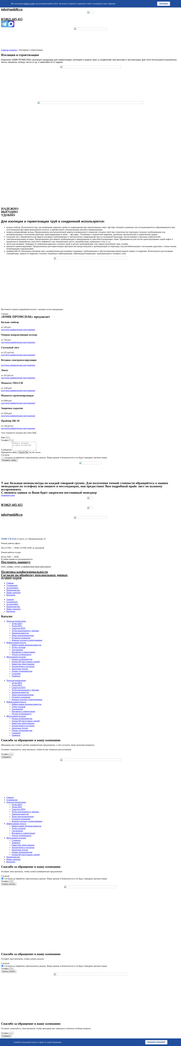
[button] (4, 314)
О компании (11, 585)
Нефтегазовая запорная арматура (26, 645)
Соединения (17, 650)
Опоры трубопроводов (22, 659)
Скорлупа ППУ (19, 628)
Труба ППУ (17, 626)
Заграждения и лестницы (23, 666)
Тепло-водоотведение (16, 621)
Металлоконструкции (16, 657)
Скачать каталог (156, 1042)
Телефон (5, 440)
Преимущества (13, 590)
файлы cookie (29, 4)
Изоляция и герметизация (23, 652)
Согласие (5, 455)
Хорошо (163, 4)
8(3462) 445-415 (12, 19)
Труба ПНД (17, 623)
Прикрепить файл (9, 452)
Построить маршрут (15, 562)
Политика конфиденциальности (24, 572)
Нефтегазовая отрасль (16, 642)
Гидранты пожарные (21, 638)
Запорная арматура (20, 633)
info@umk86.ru (12, 9)
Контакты (10, 595)
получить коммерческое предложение (18, 329)
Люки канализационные (23, 635)
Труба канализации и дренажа (25, 631)
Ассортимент (12, 588)
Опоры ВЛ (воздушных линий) (26, 661)
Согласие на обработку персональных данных (34, 575)
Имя (3, 437)
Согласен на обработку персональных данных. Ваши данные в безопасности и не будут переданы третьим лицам (55, 457)
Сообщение (6, 450)
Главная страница (9, 50)
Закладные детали (20, 669)
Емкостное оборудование (23, 664)
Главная (10, 583)
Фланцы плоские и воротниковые (27, 640)
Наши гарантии (13, 592)
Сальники (16, 673)
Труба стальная (18, 647)
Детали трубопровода (21, 654)
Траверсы (16, 676)
